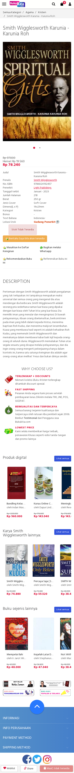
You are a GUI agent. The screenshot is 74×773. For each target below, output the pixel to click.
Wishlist (10, 768)
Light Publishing (43, 188)
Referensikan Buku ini (55, 259)
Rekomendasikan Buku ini (17, 261)
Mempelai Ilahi (15, 654)
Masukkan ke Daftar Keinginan (16, 249)
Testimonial (30, 418)
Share (30, 769)
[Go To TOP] (37, 707)
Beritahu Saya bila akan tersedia (26, 238)
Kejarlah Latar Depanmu (47, 654)
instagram (47, 759)
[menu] (4, 4)
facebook (27, 759)
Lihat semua (62, 458)
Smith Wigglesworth (45, 180)
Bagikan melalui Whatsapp (50, 249)
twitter (37, 759)
